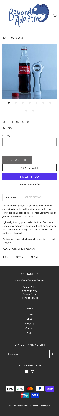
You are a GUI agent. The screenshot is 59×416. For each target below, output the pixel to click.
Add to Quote (17, 160)
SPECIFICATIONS (33, 197)
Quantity (6, 135)
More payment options (29, 184)
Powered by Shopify (41, 405)
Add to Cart (29, 168)
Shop (29, 319)
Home (5, 38)
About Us (29, 323)
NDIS (29, 333)
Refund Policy (29, 287)
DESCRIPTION (12, 197)
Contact (29, 328)
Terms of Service (29, 297)
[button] (29, 71)
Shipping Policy (29, 290)
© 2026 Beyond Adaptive (20, 405)
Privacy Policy (29, 294)
